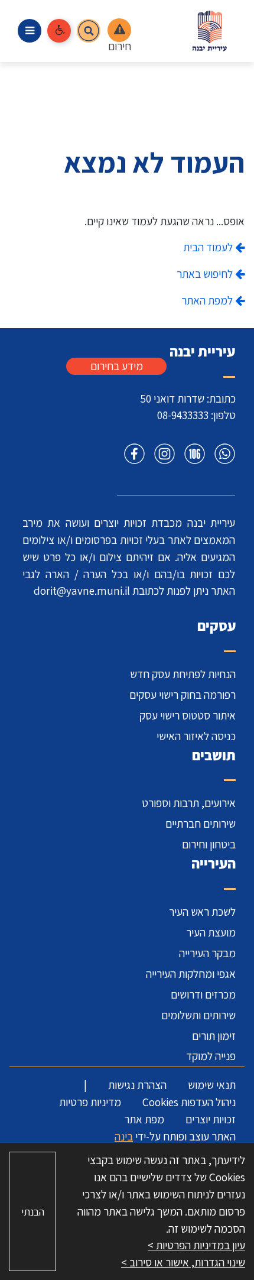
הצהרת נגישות (137, 1085)
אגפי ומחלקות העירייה (191, 973)
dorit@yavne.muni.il (82, 590)
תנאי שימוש (212, 1085)
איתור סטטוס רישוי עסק (187, 715)
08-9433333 (183, 415)
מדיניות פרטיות (90, 1102)
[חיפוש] (88, 31)
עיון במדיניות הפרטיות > (196, 1245)
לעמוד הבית (209, 247)
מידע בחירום (116, 366)
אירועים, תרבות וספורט (189, 803)
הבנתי (32, 1212)
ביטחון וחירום (209, 844)
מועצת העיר (211, 932)
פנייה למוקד (211, 1056)
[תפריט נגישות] (59, 31)
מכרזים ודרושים (203, 994)
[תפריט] (29, 31)
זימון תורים (214, 1036)
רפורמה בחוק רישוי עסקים (182, 694)
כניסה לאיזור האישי (196, 736)
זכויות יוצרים (210, 1119)
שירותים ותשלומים (198, 1015)
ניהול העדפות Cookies (189, 1102)
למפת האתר (208, 300)
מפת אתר (144, 1119)
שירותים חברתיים (200, 823)
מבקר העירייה (207, 953)
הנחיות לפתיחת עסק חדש (183, 674)
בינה (124, 1136)
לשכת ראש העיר (202, 911)
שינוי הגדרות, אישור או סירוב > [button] (183, 1262)
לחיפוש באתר (206, 273)
